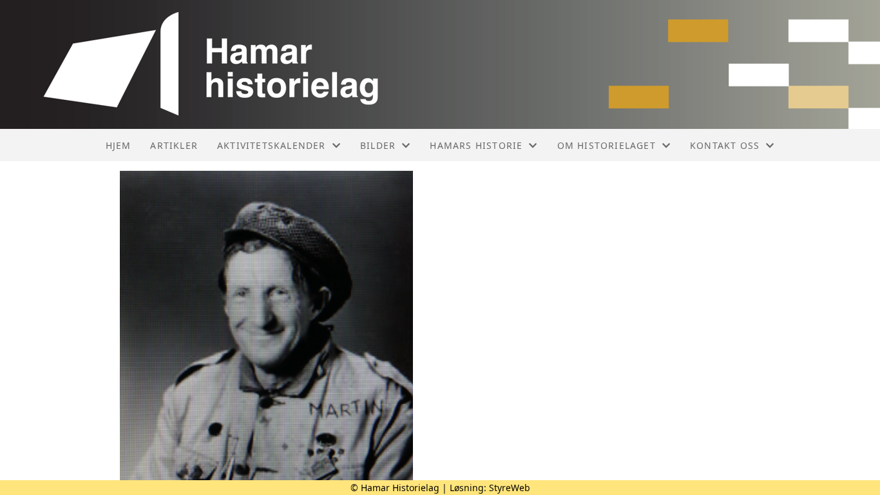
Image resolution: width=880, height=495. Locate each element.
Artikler (174, 145)
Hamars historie (476, 145)
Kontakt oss (725, 145)
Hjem (118, 145)
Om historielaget (606, 145)
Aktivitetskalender (271, 145)
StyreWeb (509, 487)
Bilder (378, 145)
